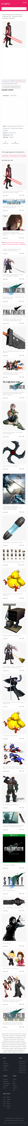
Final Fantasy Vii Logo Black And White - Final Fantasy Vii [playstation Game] (13, 319)
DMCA (16, 1123)
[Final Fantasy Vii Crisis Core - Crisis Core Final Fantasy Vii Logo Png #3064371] (14, 202)
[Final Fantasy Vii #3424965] (14, 928)
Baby (14, 1083)
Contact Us (11, 1123)
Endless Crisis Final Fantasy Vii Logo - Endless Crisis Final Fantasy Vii (12, 250)
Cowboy (15, 1087)
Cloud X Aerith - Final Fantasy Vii (11, 968)
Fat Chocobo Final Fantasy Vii (10, 735)
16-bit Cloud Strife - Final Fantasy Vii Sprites (14, 562)
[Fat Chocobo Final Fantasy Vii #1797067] (14, 722)
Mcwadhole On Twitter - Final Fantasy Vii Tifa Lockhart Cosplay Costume (13, 1000)
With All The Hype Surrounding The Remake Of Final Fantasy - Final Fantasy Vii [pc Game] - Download (14, 393)
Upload (25, 2)
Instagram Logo (23, 1061)
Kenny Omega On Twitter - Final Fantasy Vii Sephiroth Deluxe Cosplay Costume (13, 667)
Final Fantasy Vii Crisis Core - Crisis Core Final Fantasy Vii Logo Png (13, 206)
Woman (15, 1085)
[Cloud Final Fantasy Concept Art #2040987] (14, 789)
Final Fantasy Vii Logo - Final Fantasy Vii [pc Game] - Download (14, 297)
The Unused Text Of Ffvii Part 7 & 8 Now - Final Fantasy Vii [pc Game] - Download (13, 1023)
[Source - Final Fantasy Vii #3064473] (14, 880)
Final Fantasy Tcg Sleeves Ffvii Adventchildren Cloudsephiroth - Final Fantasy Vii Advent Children (12, 508)
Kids (14, 1090)
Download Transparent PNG (11, 87)
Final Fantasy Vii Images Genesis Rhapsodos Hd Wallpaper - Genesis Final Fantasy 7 (13, 234)
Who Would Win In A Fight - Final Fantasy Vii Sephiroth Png (14, 703)
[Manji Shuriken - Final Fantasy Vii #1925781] (14, 452)
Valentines (5, 1085)
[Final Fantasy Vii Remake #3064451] (14, 848)
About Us (5, 1123)
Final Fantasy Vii (7, 943)
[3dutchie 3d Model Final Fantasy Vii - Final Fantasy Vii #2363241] (14, 338)
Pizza (4, 1061)
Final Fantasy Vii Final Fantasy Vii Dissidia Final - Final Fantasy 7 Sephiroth (13, 275)
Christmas (5, 1079)
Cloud (4, 1097)
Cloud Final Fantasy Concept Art (11, 804)
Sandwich (5, 1063)
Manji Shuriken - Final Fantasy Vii (11, 466)
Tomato (5, 1067)
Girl (13, 1081)
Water (8, 1103)
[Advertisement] (14, 62)
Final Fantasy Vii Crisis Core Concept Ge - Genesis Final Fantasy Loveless (13, 191)
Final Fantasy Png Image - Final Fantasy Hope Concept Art (13, 433)
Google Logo (22, 1072)
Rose (8, 1101)
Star (4, 1103)
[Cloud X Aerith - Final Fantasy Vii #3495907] (14, 958)
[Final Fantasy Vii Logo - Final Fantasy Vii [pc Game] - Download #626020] (14, 289)
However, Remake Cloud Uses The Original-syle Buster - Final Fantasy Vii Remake (14, 826)
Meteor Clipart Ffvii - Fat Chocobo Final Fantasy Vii (12, 594)
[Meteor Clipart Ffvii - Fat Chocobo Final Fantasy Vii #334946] (14, 581)
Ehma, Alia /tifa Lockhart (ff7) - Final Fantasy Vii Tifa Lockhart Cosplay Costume (13, 767)
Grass (4, 1101)
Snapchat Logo (22, 1070)
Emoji (8, 1097)
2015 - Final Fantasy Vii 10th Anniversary (13, 907)
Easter (4, 1087)
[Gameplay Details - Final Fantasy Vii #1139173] (14, 618)
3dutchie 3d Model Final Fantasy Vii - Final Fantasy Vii (13, 352)
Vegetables (6, 1065)
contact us (18, 82)
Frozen (14, 1079)
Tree (4, 1105)
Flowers (9, 1099)
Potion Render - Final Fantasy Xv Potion (12, 542)
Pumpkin (5, 1070)
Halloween (5, 1081)
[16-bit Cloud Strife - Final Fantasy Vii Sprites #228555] (14, 555)
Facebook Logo (23, 1067)
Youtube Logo (22, 1065)
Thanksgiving (6, 1083)
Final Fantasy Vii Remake (9, 865)
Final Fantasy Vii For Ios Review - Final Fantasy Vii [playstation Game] (12, 373)
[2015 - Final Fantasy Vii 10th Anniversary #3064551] (14, 901)
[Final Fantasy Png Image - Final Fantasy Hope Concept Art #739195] (14, 416)
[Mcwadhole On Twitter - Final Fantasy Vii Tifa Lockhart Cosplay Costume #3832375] (14, 987)
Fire (4, 1099)
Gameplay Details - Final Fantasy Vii (12, 635)
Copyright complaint (7, 90)
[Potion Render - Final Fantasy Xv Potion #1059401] (14, 528)
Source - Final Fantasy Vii (9, 890)
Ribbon (8, 1105)
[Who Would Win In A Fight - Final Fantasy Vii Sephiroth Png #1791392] (14, 687)
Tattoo (8, 1108)
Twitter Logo (22, 1063)
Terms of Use (22, 1123)
